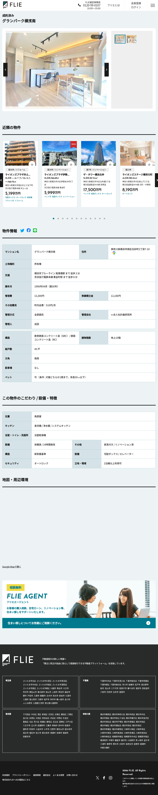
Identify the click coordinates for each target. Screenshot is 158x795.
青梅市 (55, 725)
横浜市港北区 (105, 722)
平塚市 (111, 740)
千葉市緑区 (105, 685)
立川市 (34, 725)
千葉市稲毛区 (131, 681)
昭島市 (67, 725)
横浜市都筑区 (117, 729)
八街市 (103, 692)
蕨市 (25, 696)
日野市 (53, 729)
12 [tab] (104, 218)
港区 (39, 714)
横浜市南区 (105, 718)
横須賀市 (104, 740)
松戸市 (137, 685)
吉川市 (67, 699)
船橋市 (131, 685)
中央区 (34, 714)
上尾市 (55, 692)
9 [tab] (90, 218)
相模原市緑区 (117, 737)
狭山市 (48, 692)
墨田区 (64, 714)
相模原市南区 (143, 737)
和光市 (55, 696)
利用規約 (6, 775)
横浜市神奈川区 (118, 714)
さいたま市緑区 (43, 688)
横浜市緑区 (105, 725)
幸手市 (53, 699)
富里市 (122, 692)
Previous (5, 69)
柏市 (102, 688)
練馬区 (49, 722)
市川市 (125, 685)
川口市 (66, 688)
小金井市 (39, 729)
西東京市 (26, 737)
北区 (31, 722)
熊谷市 (59, 688)
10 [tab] (95, 218)
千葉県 (85, 680)
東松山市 (33, 692)
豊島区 (26, 722)
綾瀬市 (143, 744)
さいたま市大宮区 (44, 681)
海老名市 (129, 744)
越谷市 (67, 692)
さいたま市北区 (29, 681)
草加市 (61, 692)
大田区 (38, 718)
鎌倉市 (117, 740)
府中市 (61, 725)
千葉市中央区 (105, 681)
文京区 (51, 714)
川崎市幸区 (140, 729)
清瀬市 (53, 733)
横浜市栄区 (126, 725)
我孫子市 (123, 688)
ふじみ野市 (27, 703)
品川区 (26, 718)
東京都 (8, 714)
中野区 (59, 718)
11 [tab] (100, 218)
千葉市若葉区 (143, 681)
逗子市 (146, 740)
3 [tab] (63, 218)
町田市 (32, 729)
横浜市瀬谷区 (115, 725)
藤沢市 (124, 740)
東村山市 (60, 729)
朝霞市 (43, 696)
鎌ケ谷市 (131, 688)
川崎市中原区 (105, 733)
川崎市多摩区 (129, 733)
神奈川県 (86, 714)
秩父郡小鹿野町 (51, 703)
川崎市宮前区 (141, 733)
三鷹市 (48, 725)
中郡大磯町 (105, 748)
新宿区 (45, 714)
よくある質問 (58, 775)
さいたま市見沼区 (59, 681)
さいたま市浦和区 (59, 685)
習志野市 (145, 685)
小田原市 (131, 740)
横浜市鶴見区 (105, 714)
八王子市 (26, 725)
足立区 (55, 722)
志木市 (49, 696)
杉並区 (65, 718)
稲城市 (65, 733)
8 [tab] (86, 218)
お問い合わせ (72, 775)
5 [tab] (72, 218)
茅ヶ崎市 (139, 740)
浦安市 (138, 688)
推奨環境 (37, 775)
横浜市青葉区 (105, 729)
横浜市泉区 (136, 725)
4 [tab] (67, 218)
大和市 (122, 744)
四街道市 (145, 688)
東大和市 (45, 733)
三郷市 (40, 699)
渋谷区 (53, 718)
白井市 (115, 692)
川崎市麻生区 (105, 737)
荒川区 (36, 722)
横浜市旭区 (140, 722)
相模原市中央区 (130, 737)
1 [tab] (53, 218)
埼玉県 (8, 680)
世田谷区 (45, 718)
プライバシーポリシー (21, 775)
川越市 (53, 688)
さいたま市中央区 (30, 685)
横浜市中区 (140, 714)
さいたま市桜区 (45, 685)
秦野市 (109, 744)
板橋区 (43, 722)
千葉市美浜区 (115, 685)
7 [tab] (81, 218)
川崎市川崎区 (129, 729)
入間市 (36, 696)
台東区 (57, 714)
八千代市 (114, 688)
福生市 (32, 733)
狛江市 (38, 733)
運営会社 (46, 775)
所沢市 (26, 692)
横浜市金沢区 (143, 718)
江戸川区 (69, 722)
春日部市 (41, 692)
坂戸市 (46, 699)
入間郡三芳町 (38, 703)
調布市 (26, 729)
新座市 (62, 696)
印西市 (109, 692)
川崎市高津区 (117, 733)
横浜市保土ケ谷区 (117, 718)
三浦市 (103, 744)
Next (106, 69)
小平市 (46, 729)
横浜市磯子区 (131, 718)
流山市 (107, 688)
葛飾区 (62, 722)
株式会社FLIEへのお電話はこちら (16, 780)
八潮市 (26, 699)
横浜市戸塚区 (117, 722)
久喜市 (68, 696)
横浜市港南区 (129, 722)
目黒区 (32, 718)
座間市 (136, 744)
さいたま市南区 (29, 688)
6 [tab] (76, 218)
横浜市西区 (130, 714)
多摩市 (59, 733)
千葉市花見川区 (118, 681)
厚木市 (115, 744)
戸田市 (30, 696)
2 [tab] (58, 218)
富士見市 (33, 699)
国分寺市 (68, 729)
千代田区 (26, 714)
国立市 (26, 733)
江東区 (70, 714)
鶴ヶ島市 (60, 699)
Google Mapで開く (11, 567)
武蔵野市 (41, 725)
